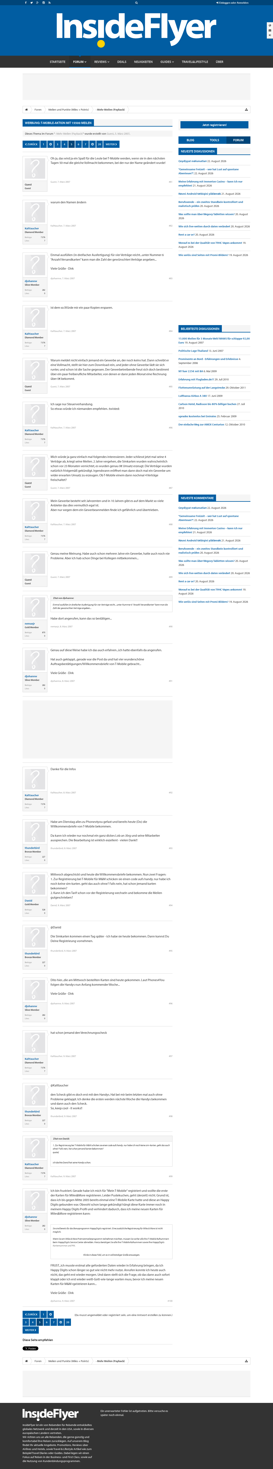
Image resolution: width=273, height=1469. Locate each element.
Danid (28, 900)
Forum (238, 140)
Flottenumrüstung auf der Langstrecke (202, 387)
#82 (170, 225)
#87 (170, 487)
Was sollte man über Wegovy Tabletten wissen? (206, 214)
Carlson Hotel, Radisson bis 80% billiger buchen (207, 404)
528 (43, 909)
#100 (170, 1300)
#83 (170, 278)
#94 (170, 905)
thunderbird (32, 848)
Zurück (32, 144)
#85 (170, 386)
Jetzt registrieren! (214, 125)
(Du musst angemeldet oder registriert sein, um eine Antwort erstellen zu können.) (123, 1315)
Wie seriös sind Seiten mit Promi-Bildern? (203, 255)
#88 (170, 524)
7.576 (43, 237)
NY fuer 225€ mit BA (191, 371)
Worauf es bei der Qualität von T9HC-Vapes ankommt (210, 243)
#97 (170, 1056)
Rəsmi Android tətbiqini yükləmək (199, 193)
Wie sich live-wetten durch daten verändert (204, 226)
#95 (170, 950)
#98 (170, 1116)
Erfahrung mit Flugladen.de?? (196, 379)
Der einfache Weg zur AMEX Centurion (201, 424)
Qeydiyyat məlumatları (192, 161)
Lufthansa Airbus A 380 (192, 396)
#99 (170, 1176)
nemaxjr (30, 623)
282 (43, 290)
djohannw (31, 281)
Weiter (110, 144)
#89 (170, 576)
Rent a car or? (186, 234)
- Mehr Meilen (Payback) (69, 133)
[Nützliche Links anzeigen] (246, 109)
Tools (214, 140)
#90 (170, 626)
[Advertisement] (214, 291)
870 (43, 632)
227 (43, 856)
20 (99, 144)
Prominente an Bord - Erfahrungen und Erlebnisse (208, 359)
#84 (170, 330)
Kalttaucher (32, 228)
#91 (170, 680)
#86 (170, 427)
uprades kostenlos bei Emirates (197, 416)
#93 (170, 848)
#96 (170, 1003)
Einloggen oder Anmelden (233, 2)
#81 (170, 181)
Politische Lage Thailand (193, 351)
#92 (170, 792)
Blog (190, 140)
